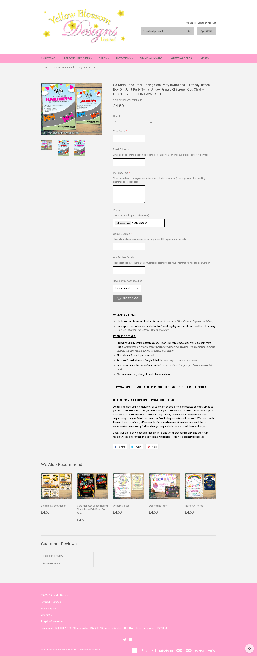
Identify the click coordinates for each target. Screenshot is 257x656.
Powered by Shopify (90, 649)
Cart (209, 31)
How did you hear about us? (128, 280)
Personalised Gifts (77, 58)
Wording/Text (120, 172)
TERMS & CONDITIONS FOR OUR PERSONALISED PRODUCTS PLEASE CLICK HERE (160, 387)
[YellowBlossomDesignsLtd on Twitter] (124, 640)
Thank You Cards (151, 58)
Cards (103, 58)
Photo (116, 210)
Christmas (48, 58)
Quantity (118, 116)
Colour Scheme (121, 233)
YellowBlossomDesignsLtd (62, 649)
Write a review (51, 563)
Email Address (121, 149)
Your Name (119, 131)
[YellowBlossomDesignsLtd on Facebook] (130, 640)
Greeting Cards (182, 58)
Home (44, 67)
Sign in (189, 23)
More (204, 58)
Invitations (123, 58)
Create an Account (207, 23)
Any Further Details (123, 257)
